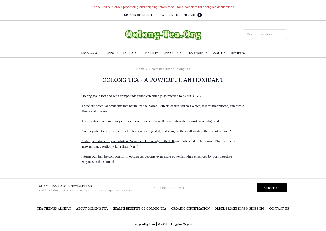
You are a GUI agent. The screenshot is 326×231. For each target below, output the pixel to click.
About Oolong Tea (92, 208)
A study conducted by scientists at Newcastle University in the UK (128, 141)
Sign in (130, 15)
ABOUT (217, 52)
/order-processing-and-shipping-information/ (144, 7)
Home (140, 69)
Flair (152, 224)
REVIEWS (238, 52)
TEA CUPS (171, 52)
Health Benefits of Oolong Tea (169, 69)
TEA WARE (195, 52)
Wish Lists (170, 15)
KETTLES (152, 52)
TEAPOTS (130, 52)
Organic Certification (190, 208)
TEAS (110, 52)
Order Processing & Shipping (239, 208)
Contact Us (279, 208)
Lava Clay (89, 52)
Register (149, 15)
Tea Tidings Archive (54, 208)
